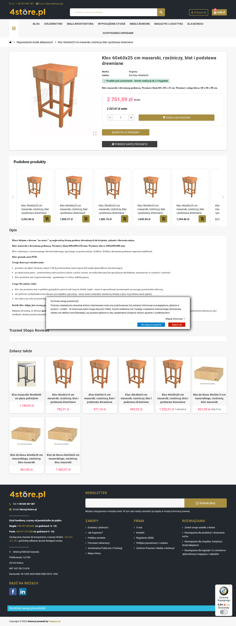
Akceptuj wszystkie (151, 324)
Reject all (177, 324)
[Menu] (230, 587)
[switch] (224, 612)
